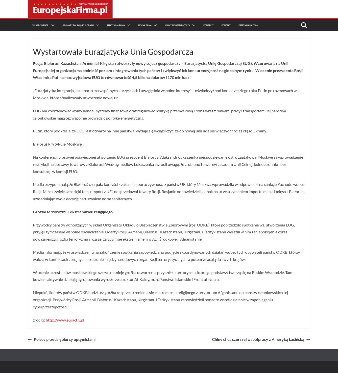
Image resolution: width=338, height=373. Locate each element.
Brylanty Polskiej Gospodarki (78, 25)
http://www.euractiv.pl (65, 320)
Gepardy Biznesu (40, 25)
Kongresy (208, 25)
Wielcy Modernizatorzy (177, 25)
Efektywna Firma (116, 25)
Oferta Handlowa (248, 25)
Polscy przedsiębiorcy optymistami (65, 339)
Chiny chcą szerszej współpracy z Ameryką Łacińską (258, 339)
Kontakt (226, 25)
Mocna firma (144, 25)
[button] (52, 25)
